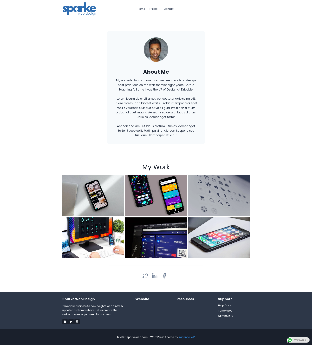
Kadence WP (187, 337)
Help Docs (224, 305)
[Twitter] (71, 321)
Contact (169, 9)
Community (225, 316)
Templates (225, 310)
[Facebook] (65, 321)
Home (141, 9)
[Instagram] (77, 321)
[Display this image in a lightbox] (93, 195)
